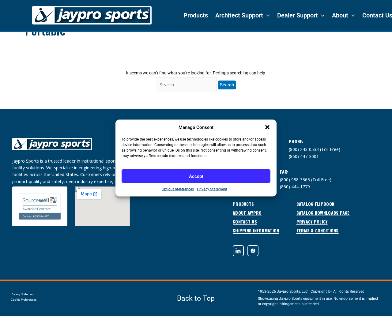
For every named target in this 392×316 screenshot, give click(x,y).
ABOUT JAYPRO (247, 212)
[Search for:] (187, 84)
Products (195, 15)
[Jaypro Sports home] (52, 147)
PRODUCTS (243, 204)
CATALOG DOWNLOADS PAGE (323, 212)
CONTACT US (245, 221)
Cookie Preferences (23, 299)
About (340, 15)
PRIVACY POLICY (312, 221)
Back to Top (196, 298)
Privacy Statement (212, 189)
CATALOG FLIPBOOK (315, 204)
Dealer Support (297, 15)
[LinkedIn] (238, 250)
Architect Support (239, 15)
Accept (196, 176)
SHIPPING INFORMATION (256, 230)
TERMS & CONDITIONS (317, 230)
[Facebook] (252, 250)
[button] (267, 127)
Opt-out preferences (178, 189)
